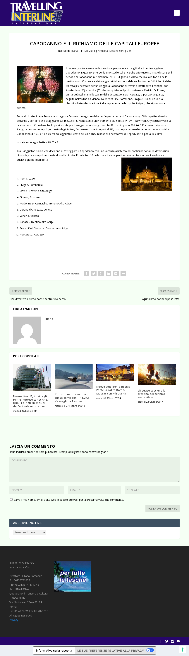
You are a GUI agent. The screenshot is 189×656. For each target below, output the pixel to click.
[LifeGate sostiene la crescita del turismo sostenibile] (157, 374)
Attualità (103, 50)
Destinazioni (116, 50)
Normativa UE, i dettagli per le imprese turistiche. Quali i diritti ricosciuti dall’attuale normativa (30, 401)
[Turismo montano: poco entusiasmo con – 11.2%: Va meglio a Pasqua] (74, 376)
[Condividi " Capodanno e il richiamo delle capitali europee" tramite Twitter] (93, 273)
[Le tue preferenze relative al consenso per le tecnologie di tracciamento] (182, 649)
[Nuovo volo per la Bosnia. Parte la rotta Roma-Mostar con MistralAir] (115, 372)
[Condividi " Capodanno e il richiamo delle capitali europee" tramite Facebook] (86, 273)
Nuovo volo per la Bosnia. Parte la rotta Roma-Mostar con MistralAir (113, 390)
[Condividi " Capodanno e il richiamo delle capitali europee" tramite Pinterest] (101, 273)
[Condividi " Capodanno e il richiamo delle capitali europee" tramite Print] (123, 273)
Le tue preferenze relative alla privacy (110, 650)
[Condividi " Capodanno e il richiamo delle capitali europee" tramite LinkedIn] (108, 273)
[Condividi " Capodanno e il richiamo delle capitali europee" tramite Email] (116, 273)
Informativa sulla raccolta (54, 650)
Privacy (13, 620)
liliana (74, 50)
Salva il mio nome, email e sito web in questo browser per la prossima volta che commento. (69, 499)
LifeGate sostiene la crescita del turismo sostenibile (152, 394)
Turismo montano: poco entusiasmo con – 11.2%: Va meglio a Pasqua (72, 398)
